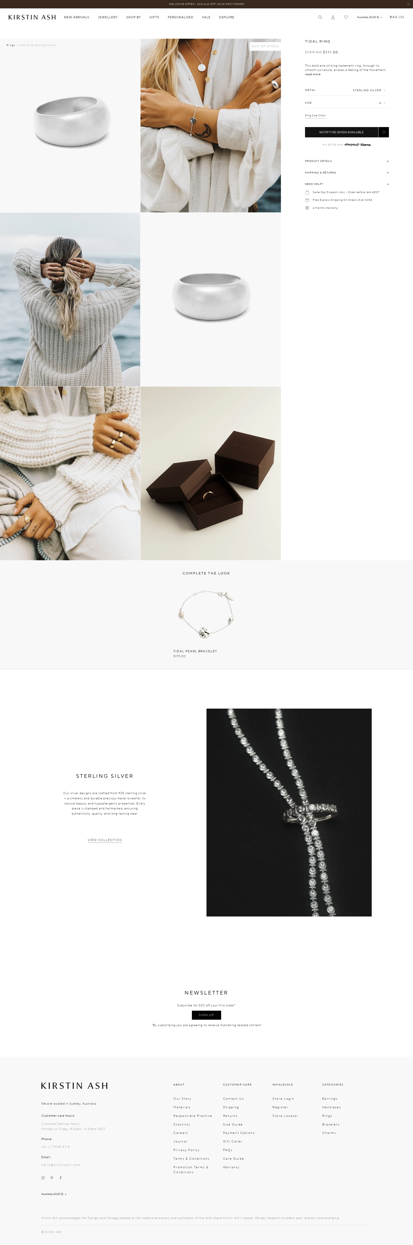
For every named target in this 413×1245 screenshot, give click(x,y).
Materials (182, 1107)
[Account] (333, 17)
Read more (313, 74)
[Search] (320, 17)
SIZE (308, 103)
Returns (230, 1116)
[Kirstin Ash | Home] (32, 17)
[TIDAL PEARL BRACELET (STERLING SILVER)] (206, 614)
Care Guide (233, 1159)
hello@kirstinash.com (61, 1165)
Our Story (182, 1099)
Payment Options (239, 1133)
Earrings (330, 1099)
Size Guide (233, 1124)
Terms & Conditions (191, 1159)
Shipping (231, 1107)
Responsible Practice (193, 1116)
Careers (180, 1133)
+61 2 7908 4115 (55, 1147)
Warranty (231, 1167)
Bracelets (331, 1124)
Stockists (181, 1124)
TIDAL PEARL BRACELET (195, 651)
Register (280, 1107)
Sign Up (206, 1015)
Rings (327, 1116)
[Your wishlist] (346, 17)
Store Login (283, 1099)
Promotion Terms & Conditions (191, 1169)
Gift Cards (232, 1141)
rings (10, 45)
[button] (383, 132)
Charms (329, 1133)
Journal (180, 1141)
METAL (310, 90)
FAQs (228, 1150)
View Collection (105, 840)
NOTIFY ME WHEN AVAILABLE (341, 132)
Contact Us (233, 1099)
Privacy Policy (186, 1150)
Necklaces (331, 1107)
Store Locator (285, 1116)
